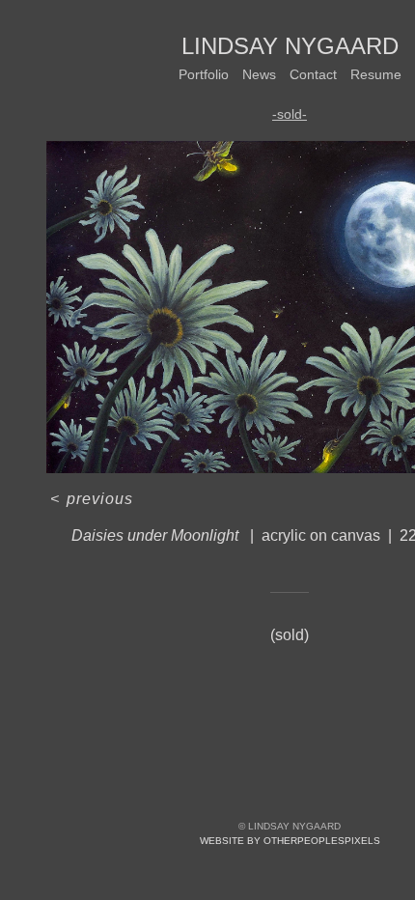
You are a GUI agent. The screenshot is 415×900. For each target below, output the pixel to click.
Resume (375, 74)
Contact (313, 74)
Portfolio (204, 74)
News (259, 74)
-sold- (289, 114)
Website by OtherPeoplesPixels (290, 840)
